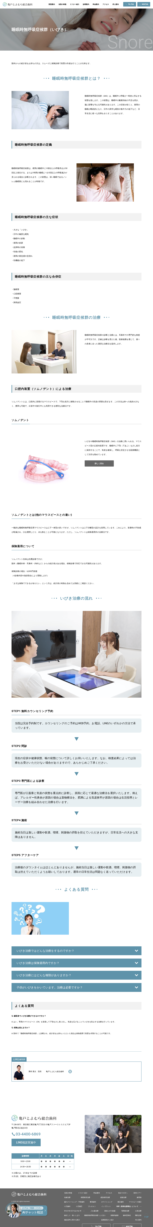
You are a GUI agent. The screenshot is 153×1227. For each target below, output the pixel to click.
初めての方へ (123, 1193)
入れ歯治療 (94, 1211)
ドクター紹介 (74, 4)
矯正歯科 (120, 1202)
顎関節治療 (125, 1211)
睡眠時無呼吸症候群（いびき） (95, 1215)
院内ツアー (137, 1193)
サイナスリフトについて (72, 1211)
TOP (146, 1217)
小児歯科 (67, 1206)
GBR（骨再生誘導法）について (127, 1206)
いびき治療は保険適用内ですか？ (38, 963)
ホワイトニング (106, 1202)
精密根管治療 (85, 1197)
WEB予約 (145, 4)
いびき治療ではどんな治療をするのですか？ (45, 950)
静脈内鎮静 (115, 1215)
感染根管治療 (105, 1197)
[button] (111, 1151)
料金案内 (96, 4)
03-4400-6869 (28, 1134)
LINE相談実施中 (26, 1142)
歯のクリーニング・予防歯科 (74, 1202)
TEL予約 (131, 4)
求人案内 (115, 4)
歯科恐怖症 (127, 1215)
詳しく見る (99, 463)
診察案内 (86, 4)
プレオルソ (92, 1206)
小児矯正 (79, 1206)
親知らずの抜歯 (109, 1211)
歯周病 (139, 1197)
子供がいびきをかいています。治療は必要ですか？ (50, 987)
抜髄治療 (123, 1197)
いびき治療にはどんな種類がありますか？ (44, 975)
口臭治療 (138, 1211)
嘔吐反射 (138, 1215)
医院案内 (52, 4)
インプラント (106, 1206)
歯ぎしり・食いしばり (72, 1215)
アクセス (106, 4)
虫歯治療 (67, 1197)
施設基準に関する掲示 (72, 1220)
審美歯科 (93, 1202)
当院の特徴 (62, 4)
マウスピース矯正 (135, 1202)
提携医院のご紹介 (107, 1220)
